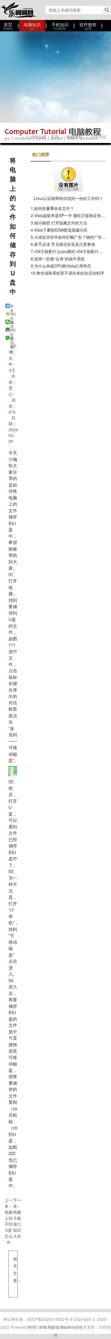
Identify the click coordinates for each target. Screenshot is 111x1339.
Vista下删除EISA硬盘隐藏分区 (61, 230)
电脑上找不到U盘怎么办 (9, 1227)
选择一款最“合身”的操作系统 (59, 258)
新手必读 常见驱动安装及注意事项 (64, 244)
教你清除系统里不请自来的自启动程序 (70, 273)
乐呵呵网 (18, 10)
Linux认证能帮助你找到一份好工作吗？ (68, 198)
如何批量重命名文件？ (54, 208)
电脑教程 (75, 137)
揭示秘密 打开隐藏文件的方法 (60, 223)
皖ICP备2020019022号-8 (49, 1319)
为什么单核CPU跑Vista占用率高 (62, 266)
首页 (55, 137)
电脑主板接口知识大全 (17, 1224)
